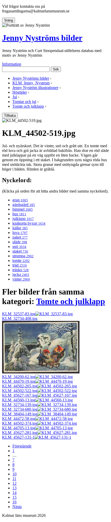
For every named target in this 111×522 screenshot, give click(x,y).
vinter (21, 279)
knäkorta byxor (28, 223)
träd (19, 265)
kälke (20, 228)
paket (20, 237)
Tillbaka (10, 115)
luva (20, 232)
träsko (20, 270)
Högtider (19, 92)
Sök (56, 69)
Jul (14, 97)
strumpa (23, 256)
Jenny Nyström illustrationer (35, 87)
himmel (22, 209)
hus (19, 214)
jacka (20, 274)
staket (20, 251)
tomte (21, 260)
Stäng (8, 20)
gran (20, 200)
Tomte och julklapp (28, 106)
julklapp (23, 218)
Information (11, 64)
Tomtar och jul (24, 101)
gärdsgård (23, 204)
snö (19, 246)
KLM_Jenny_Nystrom (31, 83)
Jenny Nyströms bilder (42, 37)
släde (19, 242)
